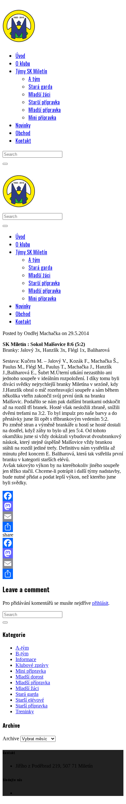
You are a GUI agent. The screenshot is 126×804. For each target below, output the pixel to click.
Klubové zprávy (32, 665)
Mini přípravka (31, 671)
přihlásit (100, 603)
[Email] (63, 516)
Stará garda (27, 694)
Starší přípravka (31, 705)
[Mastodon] (63, 506)
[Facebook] (63, 496)
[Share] (63, 527)
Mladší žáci (27, 688)
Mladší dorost (29, 676)
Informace (26, 659)
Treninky (25, 711)
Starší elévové (30, 700)
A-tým (22, 647)
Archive (11, 738)
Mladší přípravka (33, 682)
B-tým (22, 653)
